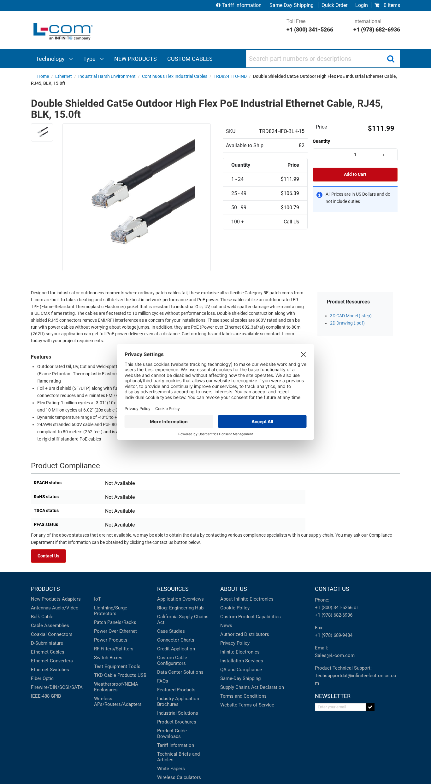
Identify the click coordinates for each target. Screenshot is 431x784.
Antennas (41, 608)
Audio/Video (65, 608)
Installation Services (241, 661)
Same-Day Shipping (240, 678)
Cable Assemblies (50, 625)
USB (142, 675)
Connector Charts (175, 640)
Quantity (321, 141)
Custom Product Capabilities (250, 617)
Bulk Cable (42, 617)
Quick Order (334, 5)
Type (90, 58)
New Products (46, 599)
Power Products (110, 640)
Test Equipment (110, 666)
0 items (391, 5)
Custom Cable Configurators (172, 660)
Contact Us (48, 556)
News (226, 625)
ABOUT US (233, 588)
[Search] (390, 58)
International (376, 25)
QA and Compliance (241, 669)
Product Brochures (176, 722)
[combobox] (323, 58)
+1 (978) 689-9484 (333, 635)
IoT (97, 599)
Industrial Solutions (177, 713)
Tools (134, 666)
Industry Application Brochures (178, 701)
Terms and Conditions (243, 696)
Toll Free (309, 25)
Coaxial (39, 634)
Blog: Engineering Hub (180, 608)
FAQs (162, 681)
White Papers (171, 768)
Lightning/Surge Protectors (110, 610)
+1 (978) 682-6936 (333, 615)
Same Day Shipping (291, 5)
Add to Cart (355, 174)
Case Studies (171, 631)
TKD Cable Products (115, 675)
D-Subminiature (47, 643)
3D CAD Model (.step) (351, 316)
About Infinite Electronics (247, 599)
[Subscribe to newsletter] (370, 707)
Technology (51, 58)
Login (361, 5)
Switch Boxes (108, 657)
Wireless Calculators (179, 777)
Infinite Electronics (240, 652)
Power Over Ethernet (115, 631)
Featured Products (176, 690)
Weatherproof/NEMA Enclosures (116, 687)
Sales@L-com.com (335, 655)
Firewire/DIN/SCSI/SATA (57, 687)
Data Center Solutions (180, 672)
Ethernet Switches (50, 669)
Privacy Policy (235, 643)
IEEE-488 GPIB (46, 696)
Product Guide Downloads (172, 733)
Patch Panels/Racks (115, 622)
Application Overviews (180, 599)
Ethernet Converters (52, 661)
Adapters (71, 599)
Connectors (60, 634)
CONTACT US (332, 588)
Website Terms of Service (247, 705)
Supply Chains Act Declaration (252, 687)
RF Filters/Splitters (113, 649)
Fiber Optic (42, 678)
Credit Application (176, 649)
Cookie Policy (235, 608)
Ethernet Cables (47, 652)
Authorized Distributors (244, 634)
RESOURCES (173, 588)
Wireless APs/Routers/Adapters (118, 701)
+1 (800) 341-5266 (333, 607)
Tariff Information (242, 5)
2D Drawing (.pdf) (347, 323)
